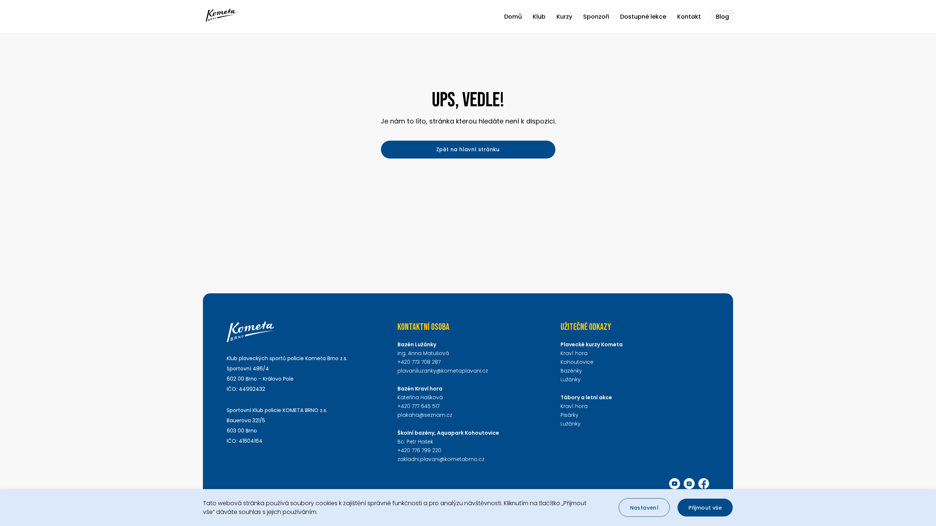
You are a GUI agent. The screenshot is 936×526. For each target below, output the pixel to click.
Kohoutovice (577, 362)
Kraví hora (574, 353)
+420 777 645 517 (418, 406)
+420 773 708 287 (419, 362)
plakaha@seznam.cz (424, 415)
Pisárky (569, 415)
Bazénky (571, 370)
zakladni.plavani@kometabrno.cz (440, 459)
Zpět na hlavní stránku (468, 149)
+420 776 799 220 (419, 450)
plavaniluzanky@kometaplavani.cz (442, 370)
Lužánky (571, 379)
